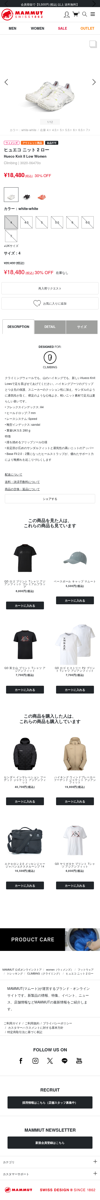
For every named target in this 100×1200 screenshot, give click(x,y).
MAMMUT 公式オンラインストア (22, 969)
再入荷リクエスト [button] (50, 288)
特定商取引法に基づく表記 (24, 1032)
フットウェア (86, 969)
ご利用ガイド (12, 1023)
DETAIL (50, 326)
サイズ (82, 326)
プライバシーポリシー (57, 1023)
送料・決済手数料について (22, 481)
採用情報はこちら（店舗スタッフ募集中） (50, 1102)
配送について (13, 474)
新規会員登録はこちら (50, 1142)
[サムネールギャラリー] (93, 48)
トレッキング (15, 973)
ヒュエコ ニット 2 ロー (79, 973)
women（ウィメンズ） (59, 969)
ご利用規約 (32, 1023)
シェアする (50, 498)
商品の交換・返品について (22, 489)
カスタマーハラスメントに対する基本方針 (35, 1027)
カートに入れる (25, 605)
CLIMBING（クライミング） (44, 973)
